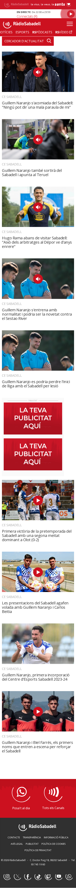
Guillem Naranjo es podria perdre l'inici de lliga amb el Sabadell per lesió (36, 384)
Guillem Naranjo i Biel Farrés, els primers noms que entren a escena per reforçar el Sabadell (37, 747)
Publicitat (32, 844)
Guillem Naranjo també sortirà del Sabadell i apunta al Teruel (32, 172)
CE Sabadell (12, 96)
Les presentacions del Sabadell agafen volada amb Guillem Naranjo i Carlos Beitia (35, 607)
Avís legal (17, 844)
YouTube (59, 876)
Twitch (48, 876)
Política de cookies (53, 844)
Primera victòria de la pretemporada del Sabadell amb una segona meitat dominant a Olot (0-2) (37, 535)
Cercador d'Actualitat (24, 41)
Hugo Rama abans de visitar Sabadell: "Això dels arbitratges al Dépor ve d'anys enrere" (37, 242)
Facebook (28, 876)
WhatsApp (69, 876)
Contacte (14, 837)
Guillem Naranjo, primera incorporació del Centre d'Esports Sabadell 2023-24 (36, 677)
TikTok (38, 876)
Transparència (32, 837)
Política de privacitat (38, 850)
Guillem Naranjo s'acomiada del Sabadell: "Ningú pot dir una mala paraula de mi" (37, 105)
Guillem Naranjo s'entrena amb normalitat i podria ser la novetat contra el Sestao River (37, 314)
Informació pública (56, 837)
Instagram (7, 876)
